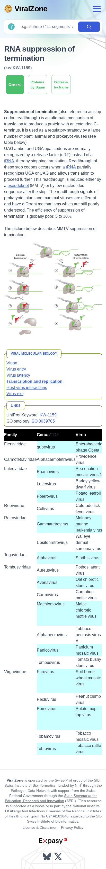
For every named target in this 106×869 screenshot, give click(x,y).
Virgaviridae (15, 672)
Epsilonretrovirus (52, 542)
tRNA (9, 161)
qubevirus (46, 447)
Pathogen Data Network (30, 790)
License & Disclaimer (40, 827)
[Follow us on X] (58, 857)
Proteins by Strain (37, 84)
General (15, 85)
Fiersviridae (15, 444)
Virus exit (14, 394)
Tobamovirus (48, 736)
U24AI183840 (57, 816)
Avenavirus (47, 582)
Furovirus (45, 672)
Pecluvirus (46, 699)
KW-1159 (48, 415)
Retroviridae (15, 518)
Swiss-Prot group (69, 780)
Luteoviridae (15, 468)
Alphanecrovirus (52, 635)
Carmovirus (47, 595)
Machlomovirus (51, 604)
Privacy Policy (72, 827)
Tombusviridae (17, 567)
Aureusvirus (48, 570)
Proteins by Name (61, 84)
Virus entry (16, 369)
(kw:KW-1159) (18, 68)
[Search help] (11, 27)
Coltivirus (45, 508)
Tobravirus (46, 748)
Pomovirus (46, 708)
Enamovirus (48, 472)
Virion (11, 363)
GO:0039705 (43, 421)
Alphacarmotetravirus (56, 459)
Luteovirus (46, 484)
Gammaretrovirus (52, 524)
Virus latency (18, 375)
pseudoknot (18, 185)
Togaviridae (14, 555)
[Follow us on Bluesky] (47, 857)
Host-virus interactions (26, 387)
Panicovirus (47, 650)
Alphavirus (46, 558)
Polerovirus (47, 496)
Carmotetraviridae (20, 459)
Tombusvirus (48, 662)
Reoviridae (14, 505)
